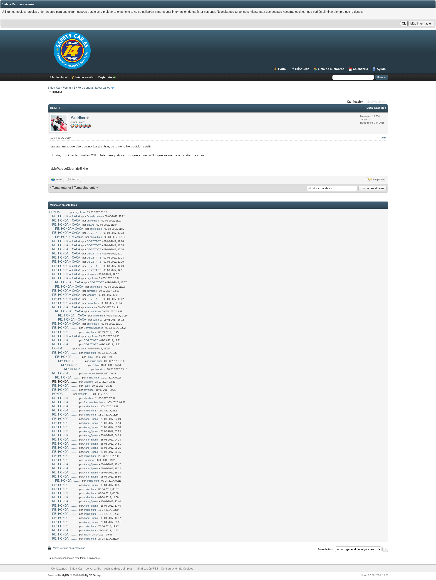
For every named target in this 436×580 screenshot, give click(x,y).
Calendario (360, 69)
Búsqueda (302, 69)
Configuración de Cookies (177, 568)
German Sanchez (93, 327)
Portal (282, 69)
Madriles (77, 118)
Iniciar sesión (84, 77)
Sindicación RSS (147, 568)
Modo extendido (376, 107)
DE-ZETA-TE (94, 233)
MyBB (65, 575)
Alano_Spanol (90, 419)
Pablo (90, 357)
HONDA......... (58, 212)
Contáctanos (59, 568)
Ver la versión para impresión (69, 548)
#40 (384, 137)
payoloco (80, 212)
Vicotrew (91, 274)
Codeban (89, 460)
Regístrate (105, 77)
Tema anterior (61, 187)
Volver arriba (93, 568)
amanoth (82, 348)
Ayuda (381, 69)
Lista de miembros (331, 69)
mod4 (87, 534)
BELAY (90, 224)
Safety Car (54, 87)
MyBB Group (93, 575)
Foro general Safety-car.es (94, 87)
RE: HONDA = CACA (66, 216)
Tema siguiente (84, 187)
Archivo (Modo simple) (118, 568)
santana (91, 307)
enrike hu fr (93, 220)
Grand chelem (94, 216)
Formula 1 (69, 87)
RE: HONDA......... (64, 327)
